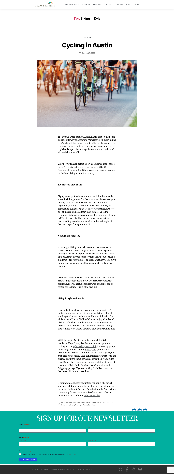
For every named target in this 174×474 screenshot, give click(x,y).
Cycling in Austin (87, 45)
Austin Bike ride (66, 402)
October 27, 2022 (88, 53)
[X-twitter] (120, 469)
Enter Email (22, 440)
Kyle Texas (92, 405)
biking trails (95, 402)
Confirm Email (92, 440)
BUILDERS (107, 4)
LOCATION (119, 4)
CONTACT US (137, 4)
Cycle (72, 405)
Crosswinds (65, 405)
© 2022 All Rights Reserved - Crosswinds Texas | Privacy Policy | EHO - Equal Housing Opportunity (62, 469)
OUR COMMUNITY (71, 4)
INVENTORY (97, 4)
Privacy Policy (72, 454)
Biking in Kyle (85, 402)
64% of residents (91, 209)
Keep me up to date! (28, 459)
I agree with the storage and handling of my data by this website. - (50, 454)
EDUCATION (86, 4)
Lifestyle (87, 37)
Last (89, 427)
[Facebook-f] (127, 469)
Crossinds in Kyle (106, 402)
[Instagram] (133, 469)
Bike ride (76, 402)
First (20, 427)
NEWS (128, 4)
